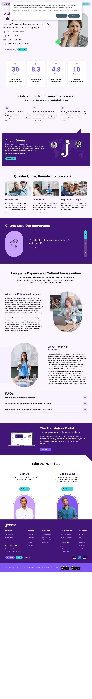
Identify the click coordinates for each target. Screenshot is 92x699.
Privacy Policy (8, 567)
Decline (74, 15)
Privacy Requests (45, 567)
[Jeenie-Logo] (10, 526)
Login (85, 4)
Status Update (31, 567)
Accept (61, 15)
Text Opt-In (37, 567)
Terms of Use (15, 567)
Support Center (23, 567)
